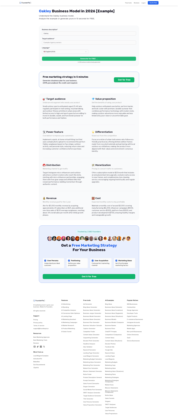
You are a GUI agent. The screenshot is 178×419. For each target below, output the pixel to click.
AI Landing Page (66, 316)
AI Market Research (67, 325)
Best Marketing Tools (40, 340)
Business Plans (110, 328)
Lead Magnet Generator (91, 356)
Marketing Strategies (112, 377)
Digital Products (132, 316)
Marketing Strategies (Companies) (112, 381)
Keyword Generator (89, 350)
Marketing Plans (110, 374)
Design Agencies (132, 310)
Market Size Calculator (90, 368)
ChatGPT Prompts (111, 331)
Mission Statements (111, 388)
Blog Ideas (108, 304)
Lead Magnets (109, 359)
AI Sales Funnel (66, 331)
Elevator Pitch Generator (91, 341)
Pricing (35, 319)
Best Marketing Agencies (41, 337)
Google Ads (109, 350)
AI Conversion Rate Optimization (71, 313)
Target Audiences (111, 407)
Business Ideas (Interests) (113, 307)
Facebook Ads (109, 347)
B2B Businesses (132, 304)
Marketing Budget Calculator (92, 359)
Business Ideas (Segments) (114, 313)
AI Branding (65, 307)
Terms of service (38, 325)
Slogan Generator (89, 386)
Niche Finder (87, 374)
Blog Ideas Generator (90, 307)
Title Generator (88, 399)
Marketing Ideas (110, 368)
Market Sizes (109, 385)
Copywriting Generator (90, 337)
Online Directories (133, 334)
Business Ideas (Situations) (114, 316)
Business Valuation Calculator (93, 325)
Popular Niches (132, 300)
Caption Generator (89, 328)
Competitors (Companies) (113, 334)
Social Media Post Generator (92, 389)
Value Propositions (111, 413)
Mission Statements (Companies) (111, 391)
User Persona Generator (91, 402)
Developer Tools (132, 313)
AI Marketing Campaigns (69, 322)
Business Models (110, 319)
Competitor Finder (89, 331)
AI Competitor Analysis (68, 310)
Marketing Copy (110, 365)
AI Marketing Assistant (68, 319)
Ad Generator (87, 304)
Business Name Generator (91, 319)
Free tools (87, 300)
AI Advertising (65, 304)
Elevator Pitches (110, 344)
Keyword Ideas (110, 353)
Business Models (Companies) (115, 322)
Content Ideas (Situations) (113, 341)
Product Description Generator (93, 377)
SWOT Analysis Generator (91, 392)
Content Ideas (109, 337)
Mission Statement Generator (92, 371)
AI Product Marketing (68, 328)
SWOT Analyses (110, 404)
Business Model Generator (92, 316)
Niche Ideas (109, 395)
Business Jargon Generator (92, 313)
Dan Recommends (39, 364)
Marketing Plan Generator (91, 365)
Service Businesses (133, 341)
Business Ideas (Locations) (114, 310)
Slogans (107, 401)
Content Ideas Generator (91, 334)
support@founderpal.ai (40, 328)
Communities (131, 307)
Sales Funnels (109, 398)
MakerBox (36, 361)
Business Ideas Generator (91, 310)
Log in (144, 3)
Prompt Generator (89, 380)
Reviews (36, 343)
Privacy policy (37, 322)
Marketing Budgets (111, 362)
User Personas (110, 410)
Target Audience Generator (92, 396)
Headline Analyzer (89, 344)
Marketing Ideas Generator (92, 362)
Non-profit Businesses (134, 331)
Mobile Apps (131, 328)
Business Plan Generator (91, 322)
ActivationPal (37, 358)
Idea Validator (87, 347)
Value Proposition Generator (92, 405)
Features (64, 300)
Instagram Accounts (133, 322)
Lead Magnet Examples (40, 356)
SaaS (128, 337)
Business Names (110, 325)
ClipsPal (36, 367)
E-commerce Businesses (135, 319)
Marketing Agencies (133, 325)
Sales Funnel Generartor (91, 383)
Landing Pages (110, 356)
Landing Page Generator (91, 353)
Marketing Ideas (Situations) (114, 371)
